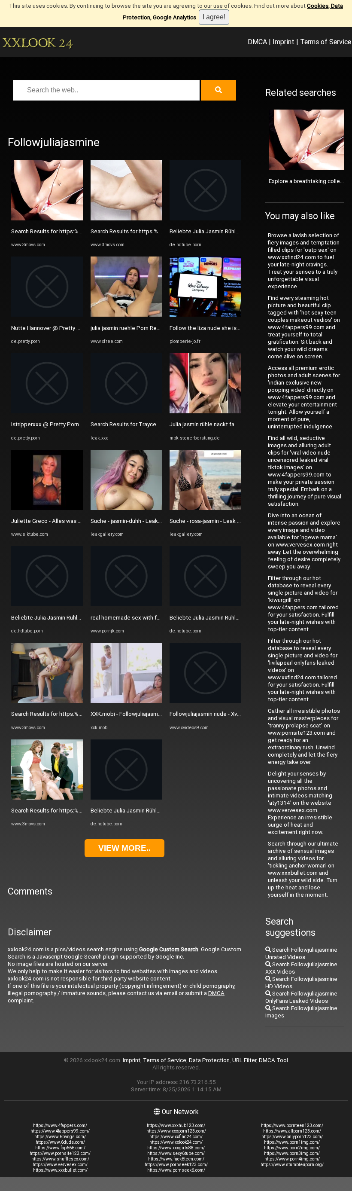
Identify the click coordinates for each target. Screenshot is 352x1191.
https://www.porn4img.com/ (292, 1159)
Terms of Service (325, 41)
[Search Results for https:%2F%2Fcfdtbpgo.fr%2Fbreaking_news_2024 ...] (47, 218)
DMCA (257, 41)
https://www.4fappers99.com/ (60, 1131)
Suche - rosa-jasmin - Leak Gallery (212, 521)
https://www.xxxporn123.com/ (176, 1131)
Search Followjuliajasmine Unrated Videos (301, 953)
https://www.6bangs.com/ (60, 1136)
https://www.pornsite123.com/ (60, 1153)
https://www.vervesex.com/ (60, 1164)
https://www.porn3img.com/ (292, 1153)
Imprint (283, 41)
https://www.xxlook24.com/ (176, 1142)
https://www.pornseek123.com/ (176, 1164)
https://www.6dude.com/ (60, 1142)
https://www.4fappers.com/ (60, 1125)
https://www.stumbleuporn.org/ (292, 1164)
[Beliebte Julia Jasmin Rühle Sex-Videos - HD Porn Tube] (47, 604)
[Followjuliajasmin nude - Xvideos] (205, 701)
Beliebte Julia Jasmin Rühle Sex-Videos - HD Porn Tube (81, 617)
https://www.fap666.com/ (60, 1148)
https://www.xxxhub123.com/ (176, 1125)
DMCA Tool (273, 1060)
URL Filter (244, 1060)
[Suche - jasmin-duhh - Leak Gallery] (126, 508)
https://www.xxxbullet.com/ (60, 1170)
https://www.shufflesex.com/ (60, 1159)
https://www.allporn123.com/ (292, 1131)
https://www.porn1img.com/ (292, 1142)
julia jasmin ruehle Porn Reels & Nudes (139, 328)
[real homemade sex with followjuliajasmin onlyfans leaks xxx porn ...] (126, 604)
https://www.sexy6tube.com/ (176, 1153)
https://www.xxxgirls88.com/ (176, 1148)
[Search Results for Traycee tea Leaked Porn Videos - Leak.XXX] (126, 411)
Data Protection (209, 1060)
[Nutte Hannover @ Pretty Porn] (47, 314)
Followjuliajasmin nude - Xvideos (211, 714)
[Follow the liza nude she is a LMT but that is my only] (205, 314)
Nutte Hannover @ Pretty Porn (49, 328)
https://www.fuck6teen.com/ (176, 1159)
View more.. (124, 847)
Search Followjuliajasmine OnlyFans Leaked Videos (301, 997)
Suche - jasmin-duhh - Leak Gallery (133, 521)
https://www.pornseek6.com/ (176, 1170)
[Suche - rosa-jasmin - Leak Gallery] (205, 508)
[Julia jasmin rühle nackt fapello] (205, 411)
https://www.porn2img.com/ (292, 1148)
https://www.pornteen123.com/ (292, 1125)
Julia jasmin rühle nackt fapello (208, 424)
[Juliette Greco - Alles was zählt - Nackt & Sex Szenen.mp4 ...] (47, 508)
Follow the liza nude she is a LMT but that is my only (235, 328)
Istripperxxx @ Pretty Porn (45, 424)
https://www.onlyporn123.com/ (292, 1136)
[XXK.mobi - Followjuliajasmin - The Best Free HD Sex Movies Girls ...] (126, 701)
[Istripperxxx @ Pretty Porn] (47, 411)
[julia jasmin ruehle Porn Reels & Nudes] (126, 314)
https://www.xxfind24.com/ (176, 1136)
